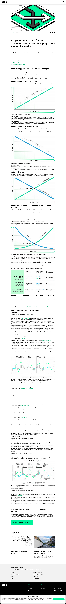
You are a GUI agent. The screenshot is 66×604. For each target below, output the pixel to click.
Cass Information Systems (25, 492)
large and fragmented (25, 318)
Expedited (55, 593)
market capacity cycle (46, 340)
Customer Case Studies (37, 572)
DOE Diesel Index (21, 304)
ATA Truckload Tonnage (46, 306)
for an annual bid (20, 495)
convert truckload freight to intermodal (19, 134)
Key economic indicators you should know (19, 65)
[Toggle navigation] (63, 2)
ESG (29, 590)
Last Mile (55, 592)
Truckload (55, 586)
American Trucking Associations (26, 439)
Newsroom (30, 593)
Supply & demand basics (16, 62)
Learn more (13, 555)
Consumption (21, 306)
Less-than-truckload (15, 574)
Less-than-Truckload (57, 588)
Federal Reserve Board (24, 405)
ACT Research (22, 338)
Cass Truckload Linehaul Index (19, 307)
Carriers (12, 572)
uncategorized (36, 578)
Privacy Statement (4, 601)
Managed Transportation (38, 574)
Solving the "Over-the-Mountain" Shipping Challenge (43, 552)
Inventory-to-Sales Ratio (37, 306)
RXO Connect (35, 576)
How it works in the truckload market (18, 64)
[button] (64, 596)
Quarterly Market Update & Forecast (29, 454)
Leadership (30, 588)
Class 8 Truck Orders (29, 304)
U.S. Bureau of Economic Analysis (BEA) (27, 388)
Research (12, 32)
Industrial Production (28, 306)
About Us (29, 586)
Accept (58, 599)
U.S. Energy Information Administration (27, 316)
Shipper (12, 578)
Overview (42, 586)
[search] (61, 2)
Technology (43, 588)
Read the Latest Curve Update (21, 522)
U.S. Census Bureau (23, 417)
